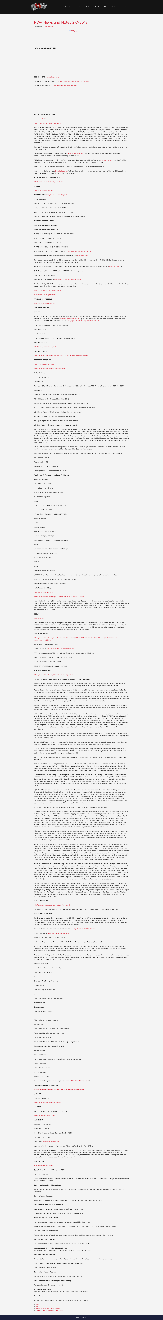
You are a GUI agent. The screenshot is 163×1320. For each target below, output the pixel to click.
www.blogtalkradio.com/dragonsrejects (67, 279)
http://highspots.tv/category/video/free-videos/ (83, 321)
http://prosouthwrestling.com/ (44, 364)
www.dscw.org (39, 618)
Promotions (68, 7)
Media (114, 7)
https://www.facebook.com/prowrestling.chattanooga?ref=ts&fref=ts (59, 1089)
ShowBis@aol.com (61, 171)
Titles (105, 7)
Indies (37, 1304)
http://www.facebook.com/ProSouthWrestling (49, 368)
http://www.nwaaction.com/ (43, 592)
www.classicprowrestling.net (43, 1165)
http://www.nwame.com (51, 1142)
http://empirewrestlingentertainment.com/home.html (52, 905)
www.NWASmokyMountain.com (58, 933)
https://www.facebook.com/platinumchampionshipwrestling (54, 675)
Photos (88, 7)
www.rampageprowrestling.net (44, 303)
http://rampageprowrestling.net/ (45, 347)
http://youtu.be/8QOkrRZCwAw (84, 929)
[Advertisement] (81, 63)
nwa (37, 1306)
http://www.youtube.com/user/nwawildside (48, 182)
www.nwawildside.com (42, 119)
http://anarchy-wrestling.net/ (44, 190)
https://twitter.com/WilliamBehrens (65, 86)
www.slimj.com (82, 256)
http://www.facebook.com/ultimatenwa (47, 1102)
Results (97, 7)
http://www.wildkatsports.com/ (44, 1115)
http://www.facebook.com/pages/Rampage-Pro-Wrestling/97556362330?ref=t (61, 355)
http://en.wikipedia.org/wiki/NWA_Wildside (48, 123)
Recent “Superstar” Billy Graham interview (48, 1308)
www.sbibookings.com (53, 77)
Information (123, 7)
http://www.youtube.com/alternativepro (60, 649)
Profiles (79, 7)
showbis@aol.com (106, 160)
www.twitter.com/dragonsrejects (45, 295)
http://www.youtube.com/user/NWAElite (78, 251)
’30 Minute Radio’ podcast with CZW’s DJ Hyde (49, 1310)
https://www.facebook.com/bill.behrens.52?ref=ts (72, 81)
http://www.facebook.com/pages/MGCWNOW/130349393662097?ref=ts (59, 596)
